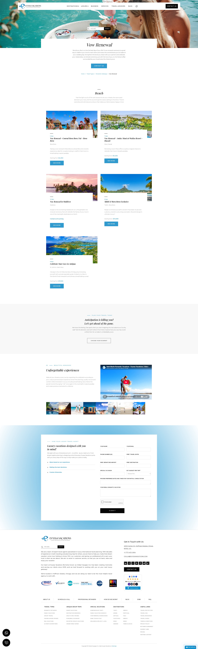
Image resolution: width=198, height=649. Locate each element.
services (104, 6)
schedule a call (64, 599)
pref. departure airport (108, 462)
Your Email (130, 446)
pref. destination (132, 462)
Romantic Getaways (101, 74)
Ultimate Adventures (50, 623)
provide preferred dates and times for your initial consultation (122, 478)
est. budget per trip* (133, 470)
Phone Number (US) (106, 454)
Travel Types (90, 74)
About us (46, 599)
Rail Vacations (48, 621)
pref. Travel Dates (133, 454)
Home (83, 74)
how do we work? (111, 599)
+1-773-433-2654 (130, 552)
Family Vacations (49, 613)
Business (94, 6)
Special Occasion (106, 470)
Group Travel (48, 615)
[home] (30, 6)
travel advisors (118, 6)
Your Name (103, 446)
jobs (139, 599)
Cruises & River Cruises (51, 618)
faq (149, 599)
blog (130, 6)
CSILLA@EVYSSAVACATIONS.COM (135, 556)
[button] (73, 6)
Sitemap (114, 646)
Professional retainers (87, 599)
